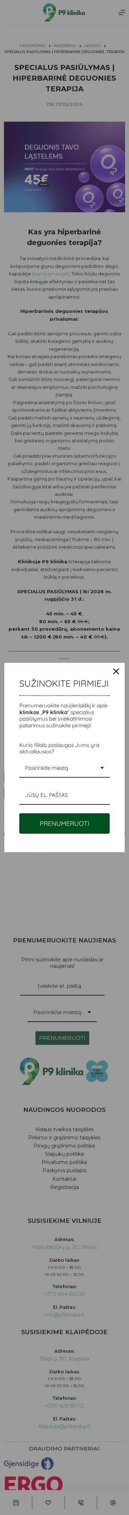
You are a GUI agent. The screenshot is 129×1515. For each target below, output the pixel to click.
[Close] (116, 671)
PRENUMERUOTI (65, 823)
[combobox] (64, 768)
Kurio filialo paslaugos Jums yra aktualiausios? (59, 748)
